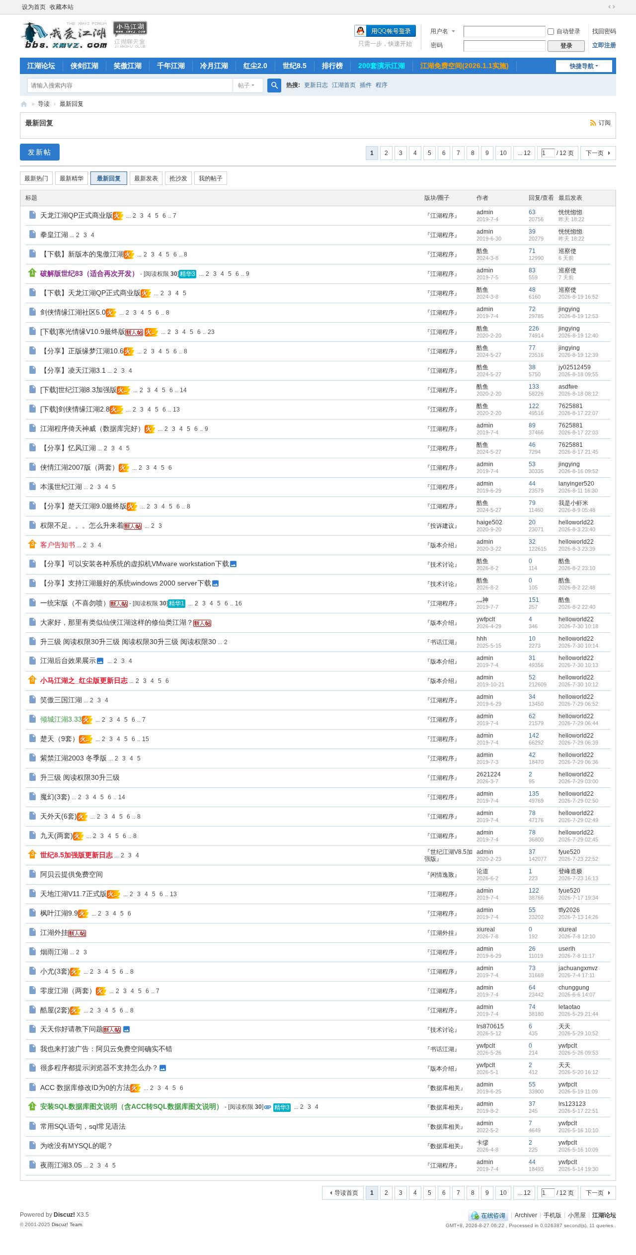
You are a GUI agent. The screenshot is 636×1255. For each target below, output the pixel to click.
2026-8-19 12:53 (578, 316)
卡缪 (482, 1142)
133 (534, 386)
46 (532, 444)
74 (532, 1007)
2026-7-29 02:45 (578, 839)
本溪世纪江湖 (61, 487)
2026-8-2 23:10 (576, 568)
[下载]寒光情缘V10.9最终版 (82, 331)
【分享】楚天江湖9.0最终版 (83, 506)
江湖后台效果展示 (68, 661)
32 (532, 541)
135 (534, 793)
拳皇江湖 (54, 235)
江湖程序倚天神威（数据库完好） (92, 428)
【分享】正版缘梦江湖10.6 (82, 351)
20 (532, 522)
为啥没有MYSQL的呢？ (76, 1146)
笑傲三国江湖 (61, 700)
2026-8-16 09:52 (578, 471)
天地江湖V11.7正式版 (73, 894)
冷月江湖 (214, 66)
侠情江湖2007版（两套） (79, 467)
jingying (569, 309)
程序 (382, 85)
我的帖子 (211, 178)
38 (532, 367)
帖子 (244, 85)
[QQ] (488, 1214)
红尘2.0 (255, 66)
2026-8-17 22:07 (578, 413)
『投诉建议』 (442, 525)
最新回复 (71, 103)
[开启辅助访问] (602, 6)
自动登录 (568, 31)
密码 (437, 45)
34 (532, 696)
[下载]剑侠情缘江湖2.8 (75, 409)
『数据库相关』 (445, 1088)
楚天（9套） (59, 739)
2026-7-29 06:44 (578, 723)
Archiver (526, 1214)
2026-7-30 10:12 (578, 684)
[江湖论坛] (84, 33)
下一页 (595, 153)
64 (532, 987)
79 (532, 503)
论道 (482, 871)
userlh (566, 948)
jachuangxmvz (578, 968)
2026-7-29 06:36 (578, 762)
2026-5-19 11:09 (578, 1091)
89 (532, 425)
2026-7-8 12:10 (576, 936)
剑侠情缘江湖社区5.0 (73, 312)
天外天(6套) (58, 816)
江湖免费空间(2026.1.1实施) (464, 66)
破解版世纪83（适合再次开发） (89, 273)
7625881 (570, 406)
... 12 (524, 153)
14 (183, 390)
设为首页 (34, 6)
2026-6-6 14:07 (576, 995)
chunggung (573, 987)
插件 (366, 85)
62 (532, 716)
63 (532, 212)
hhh (482, 638)
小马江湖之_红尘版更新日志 (84, 680)
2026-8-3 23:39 (576, 549)
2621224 (489, 774)
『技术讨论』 (442, 564)
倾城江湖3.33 (61, 719)
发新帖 (40, 152)
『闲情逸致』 (442, 874)
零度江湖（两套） (68, 991)
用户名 (439, 31)
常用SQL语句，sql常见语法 (83, 1126)
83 (532, 270)
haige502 (489, 522)
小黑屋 (577, 1214)
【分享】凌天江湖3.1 (73, 370)
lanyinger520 (576, 483)
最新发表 (146, 178)
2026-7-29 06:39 (578, 743)
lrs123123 (572, 1103)
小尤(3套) (55, 971)
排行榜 (332, 66)
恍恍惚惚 (570, 212)
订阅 (605, 122)
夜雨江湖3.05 (61, 1165)
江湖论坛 (41, 66)
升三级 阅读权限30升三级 (80, 777)
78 (532, 813)
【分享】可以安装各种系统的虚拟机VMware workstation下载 (134, 564)
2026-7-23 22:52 (578, 859)
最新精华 (71, 178)
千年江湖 (171, 66)
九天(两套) (56, 835)
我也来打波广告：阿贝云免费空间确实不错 (106, 1049)
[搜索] (274, 85)
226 (534, 328)
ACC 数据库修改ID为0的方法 (85, 1087)
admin (485, 212)
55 (532, 910)
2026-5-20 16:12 (578, 1072)
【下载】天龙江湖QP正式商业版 (90, 293)
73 (532, 968)
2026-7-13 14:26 (578, 917)
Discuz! (64, 1214)
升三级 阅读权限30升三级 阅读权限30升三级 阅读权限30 (128, 642)
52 (532, 677)
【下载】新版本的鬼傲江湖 (82, 254)
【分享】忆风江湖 (68, 448)
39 (532, 231)
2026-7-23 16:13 (578, 878)
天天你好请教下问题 (71, 1029)
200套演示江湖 (381, 66)
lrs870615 (490, 1026)
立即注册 (604, 45)
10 (503, 153)
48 (532, 289)
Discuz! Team (67, 1224)
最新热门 (36, 178)
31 (532, 658)
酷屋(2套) (55, 1010)
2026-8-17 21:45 (578, 452)
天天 (564, 1026)
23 (211, 332)
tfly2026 (569, 910)
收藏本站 (62, 6)
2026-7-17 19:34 (578, 898)
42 (532, 755)
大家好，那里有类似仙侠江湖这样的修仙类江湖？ (116, 622)
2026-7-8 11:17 (576, 956)
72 (532, 309)
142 (534, 735)
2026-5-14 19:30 (578, 1169)
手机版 (552, 1214)
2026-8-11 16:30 (578, 491)
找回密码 (604, 31)
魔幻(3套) (55, 797)
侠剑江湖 (84, 66)
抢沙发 (178, 178)
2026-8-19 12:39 (578, 355)
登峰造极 (570, 871)
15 (145, 739)
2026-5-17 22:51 (578, 1111)
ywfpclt (486, 619)
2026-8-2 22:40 (576, 607)
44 (532, 483)
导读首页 (346, 1192)
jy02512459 (574, 367)
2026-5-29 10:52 (578, 1033)
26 (532, 948)
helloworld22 (576, 522)
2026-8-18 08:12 (578, 394)
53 (532, 464)
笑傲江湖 (128, 66)
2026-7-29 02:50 (578, 801)
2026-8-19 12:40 (578, 335)
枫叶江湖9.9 (59, 913)
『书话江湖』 (442, 642)
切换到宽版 (611, 6)
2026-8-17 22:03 (578, 432)
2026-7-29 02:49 (578, 820)
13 (176, 409)
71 (532, 251)
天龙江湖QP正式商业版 (76, 215)
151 (534, 599)
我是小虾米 (573, 503)
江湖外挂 (54, 932)
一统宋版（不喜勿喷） (75, 603)
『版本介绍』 (442, 545)
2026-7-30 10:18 (578, 626)
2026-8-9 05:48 (576, 510)
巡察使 (567, 251)
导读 (44, 103)
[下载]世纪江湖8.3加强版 (78, 390)
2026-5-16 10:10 (578, 1130)
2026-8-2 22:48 (576, 587)
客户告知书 (57, 545)
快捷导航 (582, 66)
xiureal (486, 929)
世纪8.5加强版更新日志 (76, 855)
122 (534, 406)
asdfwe (568, 386)
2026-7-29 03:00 (578, 781)
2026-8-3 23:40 (576, 529)
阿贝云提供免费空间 (71, 874)
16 (238, 603)
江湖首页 (344, 85)
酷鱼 (482, 251)
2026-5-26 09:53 (578, 1053)
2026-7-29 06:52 (578, 704)
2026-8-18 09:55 (578, 374)
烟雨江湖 (54, 952)
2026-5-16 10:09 (578, 1150)
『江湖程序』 (442, 215)
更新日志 (316, 85)
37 (532, 851)
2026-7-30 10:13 (578, 665)
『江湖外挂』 (442, 932)
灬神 (482, 599)
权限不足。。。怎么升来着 (82, 525)
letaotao (569, 1007)
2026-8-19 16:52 (578, 297)
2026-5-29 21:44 (578, 1014)
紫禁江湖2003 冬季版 (73, 758)
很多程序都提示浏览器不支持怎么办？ (99, 1068)
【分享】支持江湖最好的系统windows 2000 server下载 (125, 583)
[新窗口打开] (33, 216)
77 (532, 347)
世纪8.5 (295, 66)
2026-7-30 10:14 (578, 646)
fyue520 (569, 851)
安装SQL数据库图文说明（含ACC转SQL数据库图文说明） (131, 1106)
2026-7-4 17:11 (576, 975)
